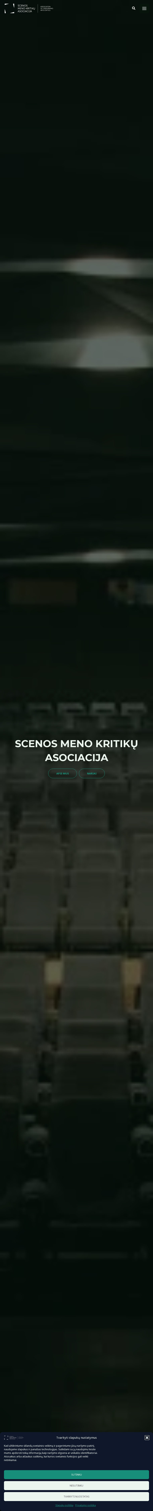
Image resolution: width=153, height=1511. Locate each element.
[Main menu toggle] (144, 8)
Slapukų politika (64, 1505)
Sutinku (76, 1474)
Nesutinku (76, 1485)
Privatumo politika (85, 1505)
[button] (147, 1438)
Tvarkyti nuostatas (76, 1496)
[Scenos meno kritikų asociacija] (14, 1437)
